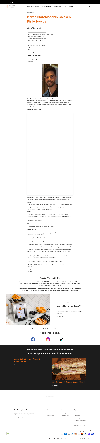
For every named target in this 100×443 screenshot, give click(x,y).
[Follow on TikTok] (25, 417)
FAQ (59, 2)
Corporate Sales (65, 415)
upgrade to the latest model (31, 290)
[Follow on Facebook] (15, 417)
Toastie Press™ (50, 415)
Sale (64, 6)
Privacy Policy (49, 438)
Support (71, 2)
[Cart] (93, 6)
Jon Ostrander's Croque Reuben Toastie (69, 382)
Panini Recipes (30, 12)
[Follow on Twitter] (18, 417)
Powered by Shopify (20, 438)
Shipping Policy (69, 438)
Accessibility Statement (80, 420)
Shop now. (29, 271)
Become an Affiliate (89, 2)
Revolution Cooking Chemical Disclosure (84, 438)
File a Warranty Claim (79, 425)
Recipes (71, 6)
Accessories (57, 6)
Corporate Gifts (79, 2)
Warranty (76, 423)
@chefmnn (30, 61)
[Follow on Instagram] (22, 417)
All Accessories (50, 418)
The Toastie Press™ (46, 6)
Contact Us (77, 415)
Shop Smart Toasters (33, 6)
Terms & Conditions (58, 438)
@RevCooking (41, 234)
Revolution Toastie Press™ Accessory (37, 32)
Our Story (65, 2)
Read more (17, 365)
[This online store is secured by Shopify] (9, 433)
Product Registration (79, 418)
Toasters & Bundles (52, 413)
